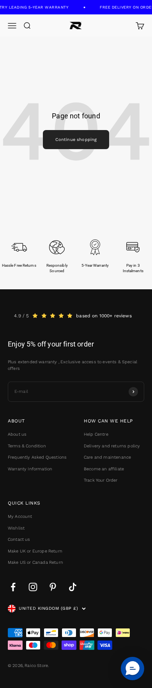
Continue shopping (76, 139)
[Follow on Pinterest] (53, 587)
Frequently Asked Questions (37, 457)
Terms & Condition (27, 446)
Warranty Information (30, 469)
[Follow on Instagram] (33, 587)
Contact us (19, 539)
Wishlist (16, 528)
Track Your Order (101, 480)
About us (17, 434)
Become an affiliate (104, 469)
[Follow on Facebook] (13, 587)
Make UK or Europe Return (35, 551)
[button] (132, 668)
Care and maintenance (107, 457)
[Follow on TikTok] (72, 587)
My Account (20, 516)
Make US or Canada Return (35, 562)
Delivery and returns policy (112, 446)
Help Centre (96, 434)
